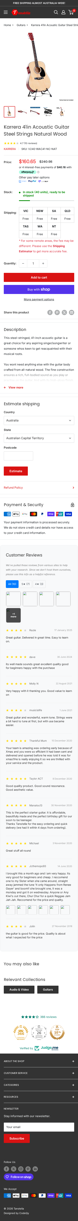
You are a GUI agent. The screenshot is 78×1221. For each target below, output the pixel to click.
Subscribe (16, 1138)
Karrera (10, 148)
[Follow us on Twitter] (13, 1169)
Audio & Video (19, 989)
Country (9, 412)
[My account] (63, 12)
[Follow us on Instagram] (20, 1169)
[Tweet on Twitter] (64, 312)
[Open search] (56, 12)
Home (7, 25)
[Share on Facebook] (50, 312)
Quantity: (10, 263)
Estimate (15, 471)
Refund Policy (13, 487)
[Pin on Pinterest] (57, 312)
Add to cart (39, 277)
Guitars (21, 25)
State (7, 430)
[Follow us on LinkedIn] (35, 1169)
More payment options (39, 299)
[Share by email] (71, 312)
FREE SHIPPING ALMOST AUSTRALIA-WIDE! (39, 3)
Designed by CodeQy (16, 1213)
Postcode (10, 447)
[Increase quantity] (43, 263)
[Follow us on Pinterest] (28, 1169)
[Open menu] (6, 12)
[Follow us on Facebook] (6, 1169)
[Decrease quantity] (23, 263)
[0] (71, 12)
